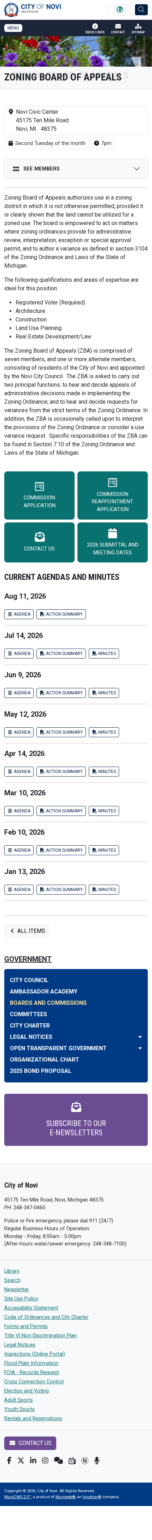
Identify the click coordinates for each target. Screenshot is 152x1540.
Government (28, 959)
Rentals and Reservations (33, 1419)
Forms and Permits (26, 1326)
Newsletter (16, 1290)
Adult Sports (18, 1400)
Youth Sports (19, 1409)
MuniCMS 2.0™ (17, 1497)
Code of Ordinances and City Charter (46, 1317)
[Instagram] (45, 1460)
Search (12, 1280)
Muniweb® (65, 1497)
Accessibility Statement (31, 1308)
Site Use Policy (21, 1299)
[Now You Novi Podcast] (96, 1460)
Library (11, 1271)
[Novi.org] (84, 1460)
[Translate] (119, 9)
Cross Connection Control (34, 1382)
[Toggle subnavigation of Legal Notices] (140, 1036)
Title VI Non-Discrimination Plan (40, 1336)
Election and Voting (26, 1391)
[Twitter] (20, 1460)
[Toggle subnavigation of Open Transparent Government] (140, 1048)
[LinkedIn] (33, 1460)
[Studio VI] (72, 1460)
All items (30, 931)
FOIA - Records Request (31, 1373)
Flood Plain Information (31, 1363)
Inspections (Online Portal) (34, 1354)
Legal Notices (19, 1345)
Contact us (34, 1443)
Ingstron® (92, 1497)
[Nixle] (58, 1460)
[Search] (141, 9)
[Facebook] (9, 1460)
